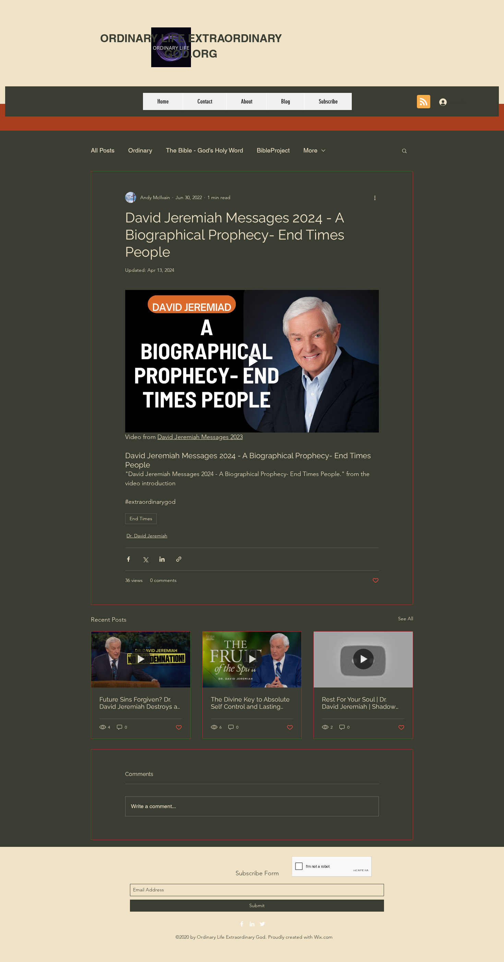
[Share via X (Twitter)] (145, 559)
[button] (404, 150)
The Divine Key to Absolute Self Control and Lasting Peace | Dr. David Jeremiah (250, 703)
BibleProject (273, 150)
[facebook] (241, 924)
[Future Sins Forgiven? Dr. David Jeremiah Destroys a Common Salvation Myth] (140, 659)
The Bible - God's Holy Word (204, 150)
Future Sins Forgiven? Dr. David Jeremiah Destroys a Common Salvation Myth (138, 703)
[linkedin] (252, 924)
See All (405, 619)
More (310, 150)
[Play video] (252, 361)
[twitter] (262, 924)
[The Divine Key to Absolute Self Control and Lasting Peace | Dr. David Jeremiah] (252, 659)
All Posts (103, 150)
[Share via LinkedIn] (162, 559)
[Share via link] (179, 559)
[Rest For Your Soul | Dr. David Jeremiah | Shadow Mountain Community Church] (363, 659)
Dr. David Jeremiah (147, 536)
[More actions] (375, 197)
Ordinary (140, 150)
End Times (141, 518)
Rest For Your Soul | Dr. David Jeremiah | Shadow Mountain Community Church (359, 703)
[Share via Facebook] (128, 559)
